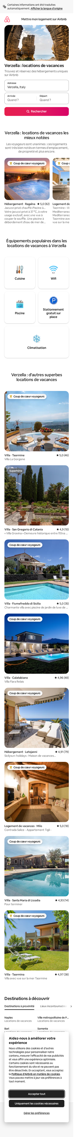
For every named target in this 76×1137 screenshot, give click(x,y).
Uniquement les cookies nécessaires (36, 1103)
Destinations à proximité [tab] (19, 1006)
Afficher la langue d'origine (47, 8)
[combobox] (36, 87)
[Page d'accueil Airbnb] (7, 19)
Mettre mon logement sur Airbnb (44, 19)
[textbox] (20, 100)
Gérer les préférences (37, 1113)
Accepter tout (36, 1094)
